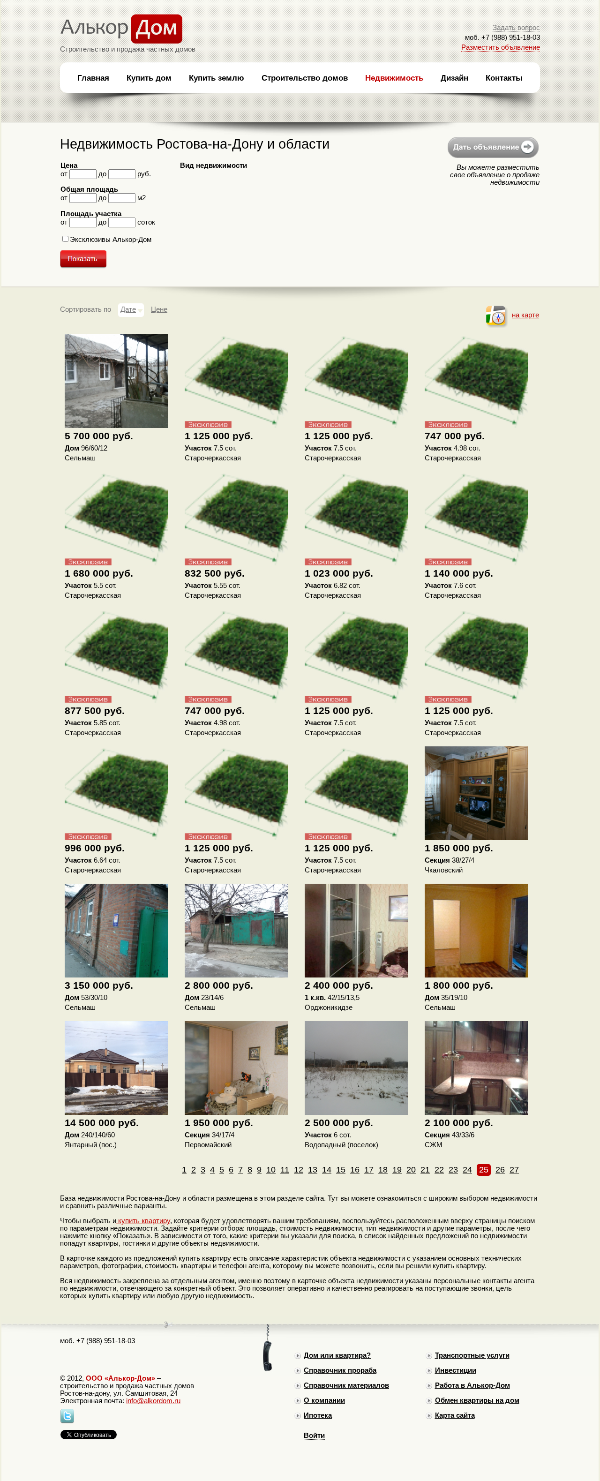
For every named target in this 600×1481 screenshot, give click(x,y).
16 (355, 1169)
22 (439, 1169)
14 (326, 1169)
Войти (314, 1435)
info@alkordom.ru (153, 1401)
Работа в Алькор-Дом (472, 1385)
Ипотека (318, 1415)
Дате (128, 309)
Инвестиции (455, 1370)
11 (284, 1169)
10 (271, 1169)
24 (467, 1169)
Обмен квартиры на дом (477, 1400)
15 (340, 1169)
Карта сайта (455, 1415)
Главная (93, 78)
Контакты (504, 78)
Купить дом (149, 78)
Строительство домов (305, 78)
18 (383, 1169)
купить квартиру (143, 1221)
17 (369, 1169)
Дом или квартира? (337, 1355)
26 (500, 1169)
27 (514, 1169)
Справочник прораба (340, 1370)
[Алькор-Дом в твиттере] (67, 1421)
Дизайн (454, 78)
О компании (324, 1400)
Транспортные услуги (472, 1355)
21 (425, 1169)
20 (411, 1169)
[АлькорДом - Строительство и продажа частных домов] (121, 41)
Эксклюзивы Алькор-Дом (110, 239)
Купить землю (216, 78)
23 (453, 1169)
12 (298, 1169)
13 (312, 1169)
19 (397, 1169)
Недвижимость (394, 78)
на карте (525, 315)
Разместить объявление (500, 47)
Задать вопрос (516, 27)
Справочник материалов (346, 1385)
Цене (159, 309)
